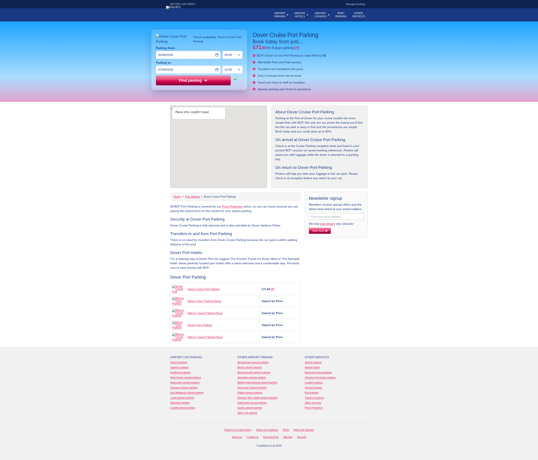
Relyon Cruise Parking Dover (205, 313)
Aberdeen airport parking (251, 377)
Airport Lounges (320, 15)
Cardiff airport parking (182, 407)
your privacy (327, 223)
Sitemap (288, 437)
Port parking (341, 15)
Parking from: (165, 48)
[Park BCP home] (190, 15)
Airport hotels (312, 367)
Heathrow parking (180, 372)
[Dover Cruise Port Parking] (179, 289)
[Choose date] (216, 54)
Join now (318, 231)
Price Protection (232, 206)
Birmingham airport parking (253, 362)
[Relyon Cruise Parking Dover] (179, 313)
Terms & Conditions (267, 429)
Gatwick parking (179, 367)
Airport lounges (313, 387)
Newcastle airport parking (184, 382)
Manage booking (355, 4)
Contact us (253, 437)
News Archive (271, 437)
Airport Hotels (299, 15)
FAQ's (286, 429)
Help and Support (304, 429)
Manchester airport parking (185, 377)
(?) (272, 289)
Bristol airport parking (249, 367)
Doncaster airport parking (251, 387)
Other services (358, 15)
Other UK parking (247, 412)
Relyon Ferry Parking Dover (204, 301)
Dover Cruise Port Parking (203, 289)
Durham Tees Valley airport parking (257, 397)
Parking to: (164, 62)
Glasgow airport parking (184, 387)
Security (301, 437)
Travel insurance (314, 397)
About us (237, 437)
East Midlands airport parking (187, 392)
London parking (314, 382)
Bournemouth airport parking (253, 372)
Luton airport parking (182, 397)
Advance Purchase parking (320, 377)
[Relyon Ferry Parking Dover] (179, 301)
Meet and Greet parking (318, 372)
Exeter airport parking (249, 407)
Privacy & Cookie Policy (238, 429)
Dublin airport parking (249, 392)
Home (177, 196)
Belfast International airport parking (257, 382)
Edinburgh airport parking (252, 402)
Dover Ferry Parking (200, 325)
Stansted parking (180, 402)
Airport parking (279, 15)
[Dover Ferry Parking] (179, 325)
